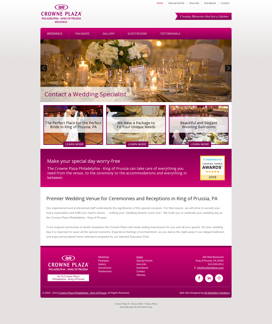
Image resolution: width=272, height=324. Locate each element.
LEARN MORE (74, 144)
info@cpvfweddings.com (210, 267)
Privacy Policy (151, 304)
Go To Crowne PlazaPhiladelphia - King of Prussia (68, 278)
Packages (82, 33)
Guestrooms (137, 33)
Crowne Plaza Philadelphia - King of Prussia (83, 293)
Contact (225, 3)
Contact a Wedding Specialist (85, 94)
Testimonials (170, 33)
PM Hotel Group (145, 307)
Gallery (108, 33)
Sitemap (140, 275)
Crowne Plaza (121, 304)
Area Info (194, 3)
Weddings (54, 33)
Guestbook (210, 3)
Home (160, 3)
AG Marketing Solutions (217, 293)
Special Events (176, 3)
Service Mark (137, 304)
